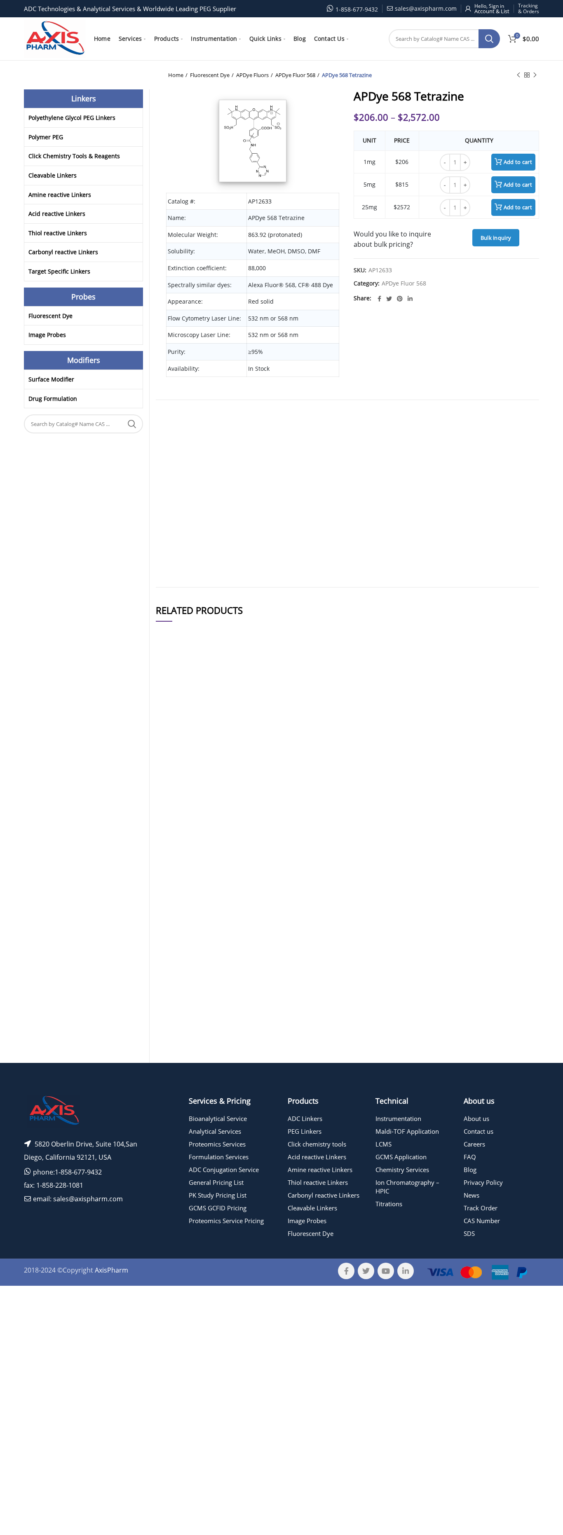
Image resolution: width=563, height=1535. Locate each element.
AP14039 (171, 812)
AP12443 (171, 709)
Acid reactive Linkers (56, 214)
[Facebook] (379, 298)
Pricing (516, 709)
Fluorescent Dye (210, 75)
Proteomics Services (217, 1144)
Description (384, 416)
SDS (469, 1233)
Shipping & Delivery (317, 416)
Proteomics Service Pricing (226, 1221)
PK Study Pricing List (217, 1195)
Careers (474, 1144)
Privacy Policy (483, 1182)
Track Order (480, 1208)
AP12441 (171, 761)
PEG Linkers (304, 1131)
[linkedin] (410, 298)
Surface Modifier (51, 379)
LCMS (383, 1144)
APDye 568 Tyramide (233, 812)
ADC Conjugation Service (224, 1169)
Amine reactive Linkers (59, 195)
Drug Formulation (52, 398)
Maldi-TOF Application (407, 1131)
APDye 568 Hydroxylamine (233, 868)
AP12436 (171, 955)
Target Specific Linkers (59, 271)
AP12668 (171, 1037)
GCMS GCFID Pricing (217, 1208)
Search (489, 38)
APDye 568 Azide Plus (233, 1037)
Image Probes (47, 335)
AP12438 (171, 868)
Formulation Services (219, 1157)
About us (476, 1118)
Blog (470, 1169)
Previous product (518, 75)
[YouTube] (386, 1271)
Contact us (478, 1131)
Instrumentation (398, 1118)
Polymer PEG (45, 137)
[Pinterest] (399, 298)
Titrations (388, 1204)
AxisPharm (111, 1270)
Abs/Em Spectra (354, 416)
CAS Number (482, 1221)
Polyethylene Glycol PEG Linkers (71, 118)
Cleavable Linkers (52, 175)
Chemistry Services (402, 1169)
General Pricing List (216, 1182)
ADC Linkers (305, 1118)
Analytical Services (215, 1131)
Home (175, 75)
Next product (535, 75)
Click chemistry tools (317, 1144)
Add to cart (518, 162)
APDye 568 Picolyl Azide (233, 761)
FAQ (470, 1157)
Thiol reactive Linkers (57, 233)
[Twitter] (389, 298)
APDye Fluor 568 (295, 75)
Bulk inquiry (496, 237)
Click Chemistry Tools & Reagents (74, 156)
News (471, 1195)
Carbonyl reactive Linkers (63, 252)
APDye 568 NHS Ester (233, 955)
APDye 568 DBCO (233, 709)
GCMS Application (401, 1157)
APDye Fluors (252, 75)
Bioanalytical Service (218, 1118)
